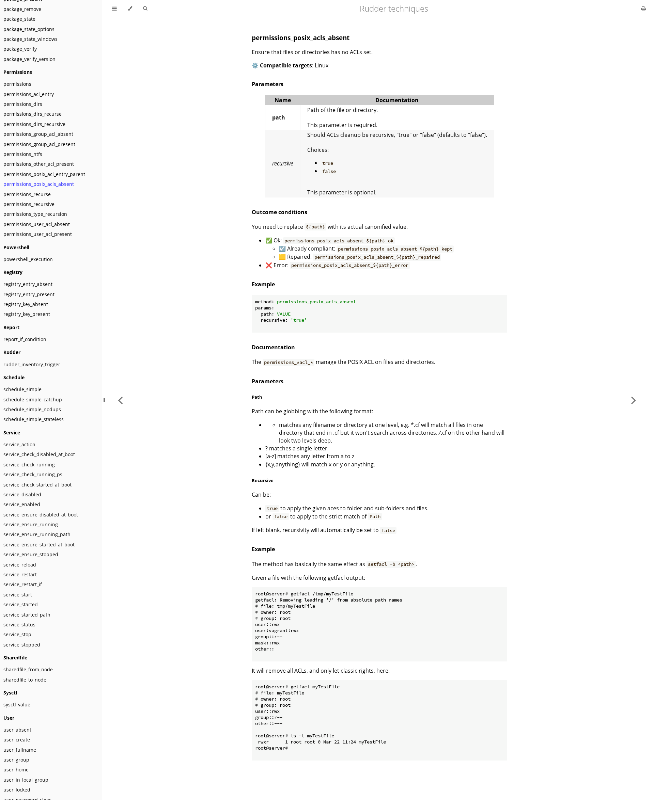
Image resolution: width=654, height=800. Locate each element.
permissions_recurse (27, 194)
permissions (17, 84)
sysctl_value (16, 704)
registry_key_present (26, 314)
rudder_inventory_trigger (31, 364)
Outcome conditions (279, 212)
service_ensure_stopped (30, 554)
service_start (17, 594)
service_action (19, 444)
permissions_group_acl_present (39, 144)
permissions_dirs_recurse (32, 114)
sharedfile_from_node (28, 669)
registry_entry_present (28, 294)
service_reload (19, 564)
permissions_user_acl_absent (36, 224)
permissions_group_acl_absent (38, 134)
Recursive (263, 480)
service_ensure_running (30, 524)
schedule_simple (22, 389)
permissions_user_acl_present (37, 234)
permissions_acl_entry (28, 94)
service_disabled (22, 494)
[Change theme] (130, 8)
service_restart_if (22, 584)
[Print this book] (643, 8)
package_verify (20, 49)
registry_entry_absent (27, 284)
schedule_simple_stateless (33, 419)
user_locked (16, 789)
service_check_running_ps (32, 474)
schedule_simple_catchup (32, 399)
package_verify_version (29, 59)
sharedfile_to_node (24, 679)
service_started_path (26, 614)
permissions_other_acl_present (38, 164)
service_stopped (21, 644)
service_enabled (21, 504)
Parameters (267, 84)
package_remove (22, 9)
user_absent (17, 729)
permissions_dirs (22, 104)
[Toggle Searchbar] (145, 8)
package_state (19, 19)
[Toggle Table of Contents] (114, 8)
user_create (16, 739)
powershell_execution (28, 259)
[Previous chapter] (120, 400)
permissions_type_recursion (35, 214)
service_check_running (29, 464)
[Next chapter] (633, 400)
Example (263, 284)
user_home (16, 769)
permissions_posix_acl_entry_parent (44, 174)
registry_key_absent (25, 304)
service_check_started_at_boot (37, 484)
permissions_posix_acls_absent (38, 184)
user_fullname (19, 750)
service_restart (20, 574)
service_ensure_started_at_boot (39, 544)
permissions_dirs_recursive (34, 124)
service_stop (17, 634)
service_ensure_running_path (37, 534)
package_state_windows (30, 39)
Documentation (273, 347)
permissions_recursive (28, 204)
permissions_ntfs (22, 154)
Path (257, 397)
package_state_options (28, 29)
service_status (19, 624)
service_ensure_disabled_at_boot (40, 514)
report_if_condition (24, 339)
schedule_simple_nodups (32, 409)
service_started (20, 604)
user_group (16, 759)
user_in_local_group (25, 780)
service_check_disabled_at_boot (39, 454)
